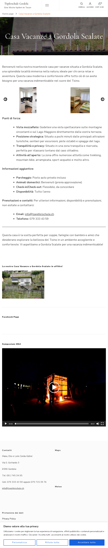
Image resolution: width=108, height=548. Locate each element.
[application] (54, 387)
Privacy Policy (9, 518)
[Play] (5, 423)
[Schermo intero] (102, 423)
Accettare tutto (87, 542)
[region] (54, 535)
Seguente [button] (102, 99)
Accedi (90, 7)
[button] (54, 387)
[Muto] (97, 423)
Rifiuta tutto (52, 542)
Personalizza (19, 542)
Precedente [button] (6, 99)
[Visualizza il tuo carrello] (100, 4)
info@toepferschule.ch (39, 214)
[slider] (52, 423)
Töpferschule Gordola (16, 3)
